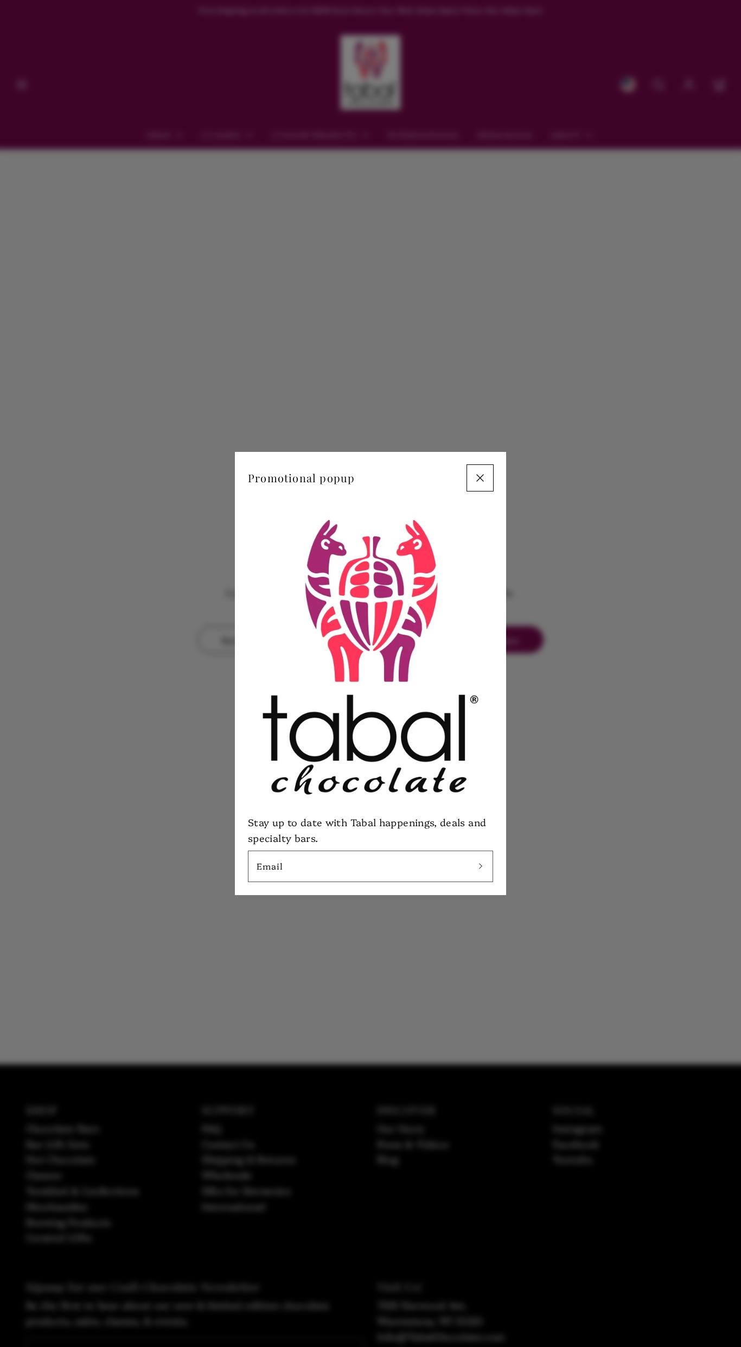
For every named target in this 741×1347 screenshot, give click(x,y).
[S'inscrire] (481, 866)
